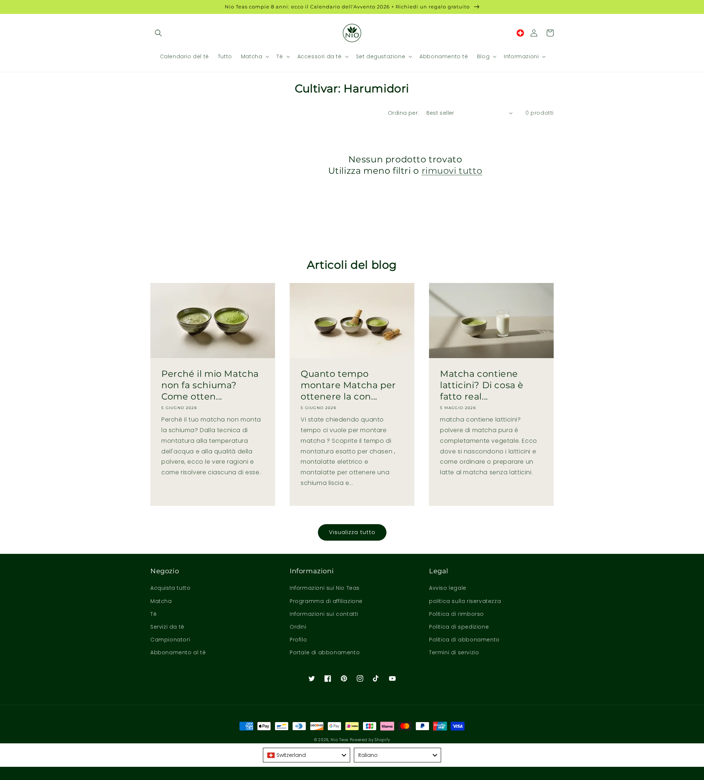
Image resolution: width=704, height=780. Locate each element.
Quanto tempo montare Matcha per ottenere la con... (348, 385)
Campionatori (170, 639)
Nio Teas (339, 740)
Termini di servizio (454, 652)
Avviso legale (447, 588)
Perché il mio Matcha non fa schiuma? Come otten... (210, 385)
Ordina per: (403, 113)
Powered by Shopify (370, 740)
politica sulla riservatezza (465, 601)
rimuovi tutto (452, 170)
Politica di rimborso (456, 614)
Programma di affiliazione (326, 601)
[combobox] (306, 755)
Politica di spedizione (459, 626)
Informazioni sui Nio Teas (325, 588)
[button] (158, 33)
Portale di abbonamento (325, 652)
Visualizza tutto (352, 532)
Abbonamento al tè (178, 652)
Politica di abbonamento (464, 639)
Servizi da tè (167, 626)
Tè (153, 614)
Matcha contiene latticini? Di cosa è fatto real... (482, 385)
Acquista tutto (170, 588)
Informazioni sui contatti (324, 614)
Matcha (161, 601)
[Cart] (550, 33)
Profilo (298, 639)
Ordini (298, 626)
